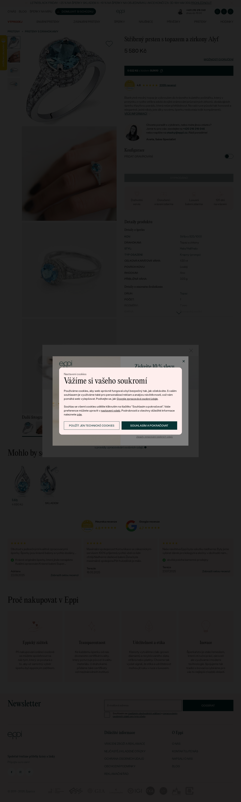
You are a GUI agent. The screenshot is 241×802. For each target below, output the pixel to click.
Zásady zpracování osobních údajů (154, 437)
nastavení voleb (110, 410)
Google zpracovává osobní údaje (137, 398)
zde (79, 414)
